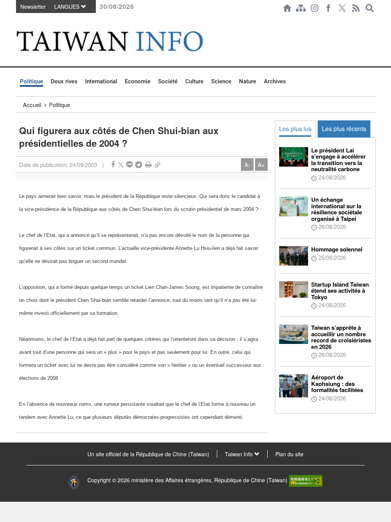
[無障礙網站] (306, 480)
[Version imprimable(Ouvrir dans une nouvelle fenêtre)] (148, 164)
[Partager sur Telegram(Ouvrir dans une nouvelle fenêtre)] (138, 164)
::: (17, 20)
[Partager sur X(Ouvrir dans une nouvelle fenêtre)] (121, 164)
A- (247, 164)
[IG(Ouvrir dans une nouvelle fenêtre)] (315, 8)
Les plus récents (344, 128)
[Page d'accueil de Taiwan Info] (287, 8)
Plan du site (289, 454)
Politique (31, 81)
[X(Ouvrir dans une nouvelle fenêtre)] (342, 8)
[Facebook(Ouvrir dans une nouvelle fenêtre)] (328, 8)
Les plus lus (295, 128)
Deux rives (64, 81)
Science (221, 81)
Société (168, 81)
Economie (137, 81)
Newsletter (33, 6)
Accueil (32, 105)
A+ (261, 164)
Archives (275, 81)
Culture (194, 81)
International (101, 81)
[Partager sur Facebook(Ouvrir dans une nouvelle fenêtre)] (113, 164)
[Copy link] (157, 164)
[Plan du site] (301, 8)
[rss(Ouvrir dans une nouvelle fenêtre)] (356, 8)
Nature (247, 81)
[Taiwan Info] (121, 41)
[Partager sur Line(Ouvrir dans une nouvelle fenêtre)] (129, 164)
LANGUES (67, 6)
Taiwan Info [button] (239, 454)
